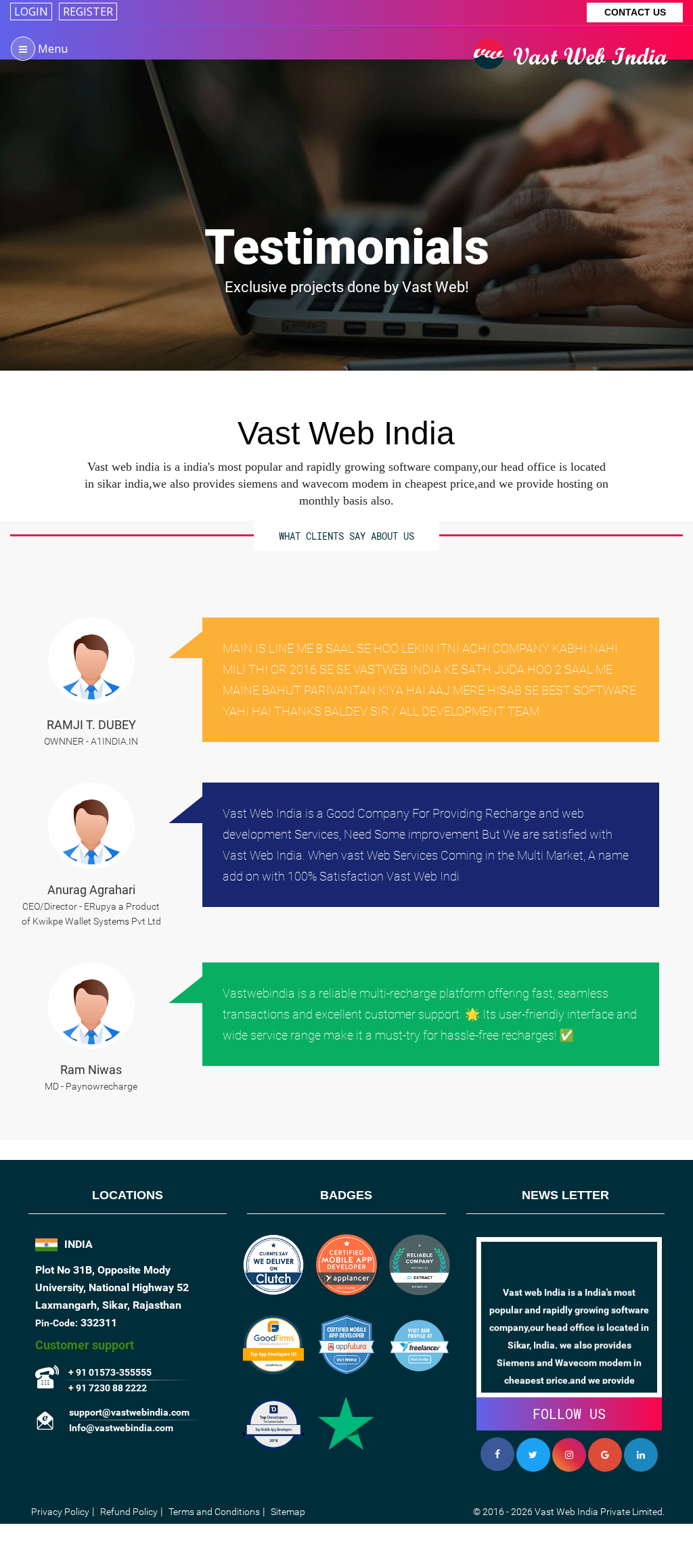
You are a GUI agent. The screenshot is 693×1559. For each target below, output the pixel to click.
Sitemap (288, 1511)
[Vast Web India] (574, 43)
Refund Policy (129, 1511)
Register (88, 11)
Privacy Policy (60, 1511)
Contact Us (635, 12)
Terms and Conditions (214, 1511)
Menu (51, 48)
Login (31, 11)
